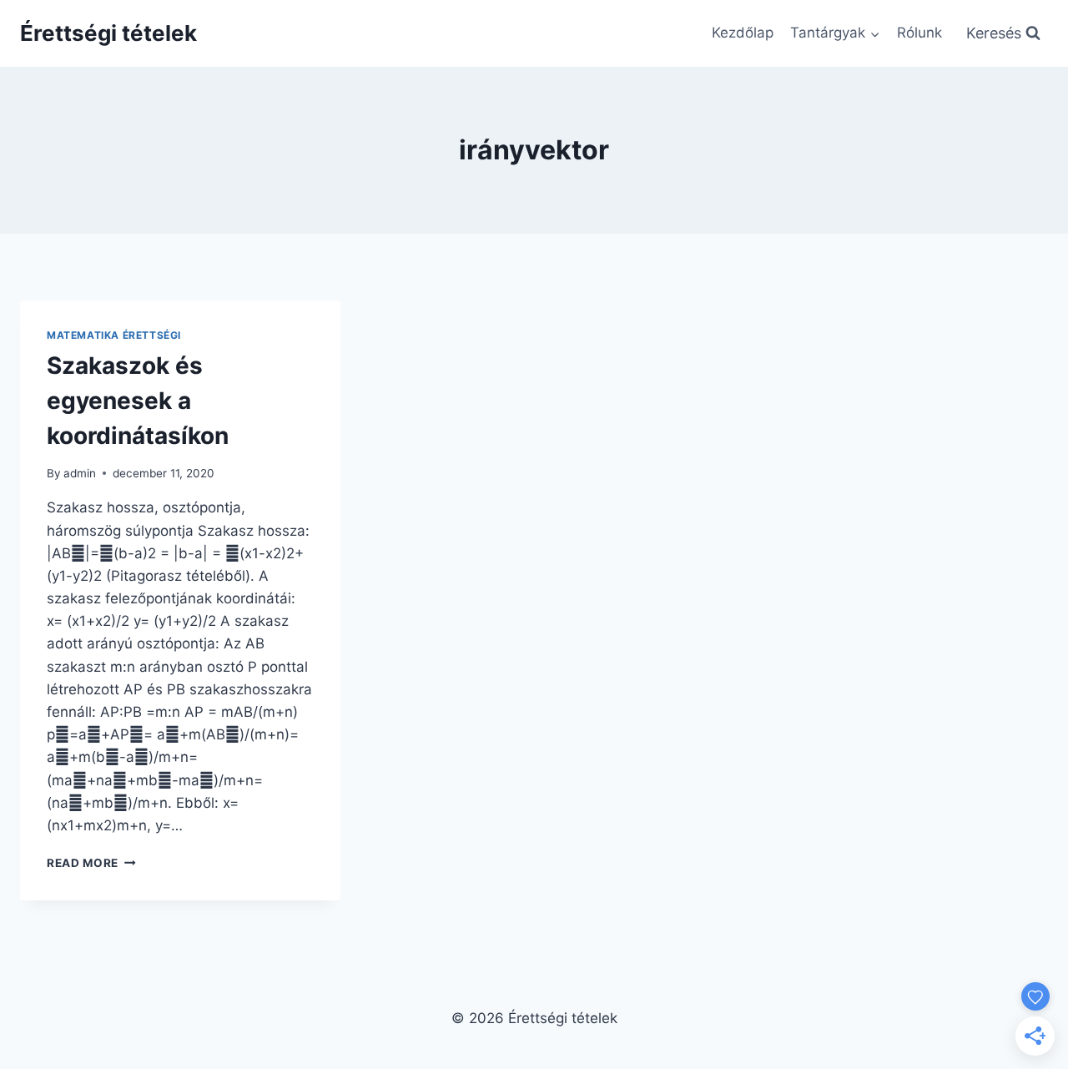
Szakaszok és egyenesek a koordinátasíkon (138, 400)
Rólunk (919, 32)
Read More (91, 863)
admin (79, 473)
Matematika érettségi (114, 335)
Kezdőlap (742, 32)
